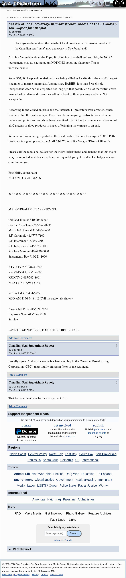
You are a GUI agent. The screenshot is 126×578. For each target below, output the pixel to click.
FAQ (18, 513)
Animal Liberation (31, 17)
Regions (14, 447)
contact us (69, 436)
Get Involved (53, 513)
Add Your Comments (20, 338)
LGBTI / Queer (47, 485)
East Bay (71, 454)
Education (87, 474)
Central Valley (37, 454)
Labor (31, 485)
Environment (23, 479)
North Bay (56, 454)
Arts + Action (54, 474)
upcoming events (96, 433)
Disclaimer (7, 574)
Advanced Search (63, 540)
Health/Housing (85, 479)
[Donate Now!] (26, 431)
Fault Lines (57, 519)
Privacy (35, 574)
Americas (38, 499)
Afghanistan (86, 499)
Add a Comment (18, 374)
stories (100, 429)
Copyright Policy (22, 574)
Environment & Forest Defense (57, 17)
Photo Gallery (75, 513)
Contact (44, 574)
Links (72, 519)
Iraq (58, 499)
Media (21, 485)
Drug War (72, 474)
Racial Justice (87, 485)
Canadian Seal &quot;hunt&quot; (31, 345)
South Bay (86, 454)
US (77, 460)
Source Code (56, 574)
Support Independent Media (28, 414)
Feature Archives (99, 513)
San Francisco (14, 17)
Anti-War (38, 474)
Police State (68, 485)
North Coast (18, 454)
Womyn (104, 485)
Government (64, 479)
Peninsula (34, 460)
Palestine (69, 499)
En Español (104, 474)
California (66, 460)
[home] (28, 3)
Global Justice (44, 479)
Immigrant (105, 479)
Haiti (50, 499)
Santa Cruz (50, 460)
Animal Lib (22, 474)
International (90, 460)
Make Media (33, 513)
